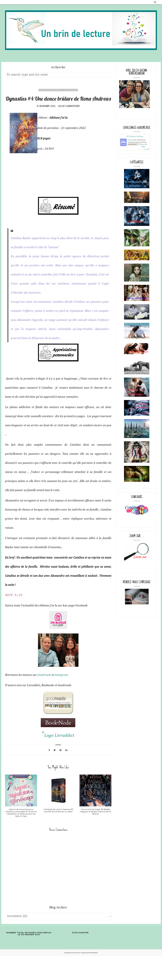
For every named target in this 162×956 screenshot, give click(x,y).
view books (146, 149)
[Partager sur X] (56, 750)
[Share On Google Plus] (66, 750)
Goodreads (44, 674)
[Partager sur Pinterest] (62, 750)
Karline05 (131, 140)
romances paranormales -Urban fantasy (58, 90)
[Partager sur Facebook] (50, 750)
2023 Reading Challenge (134, 136)
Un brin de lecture (75, 952)
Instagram (61, 674)
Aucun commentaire (69, 106)
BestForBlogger (93, 952)
